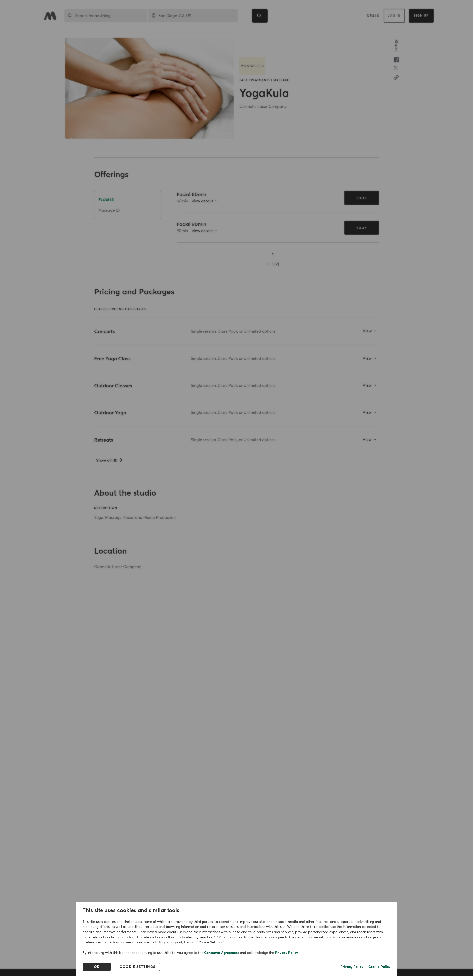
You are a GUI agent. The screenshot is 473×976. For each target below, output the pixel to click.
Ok (97, 967)
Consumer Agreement (221, 953)
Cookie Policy (379, 967)
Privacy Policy (286, 953)
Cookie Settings (138, 967)
